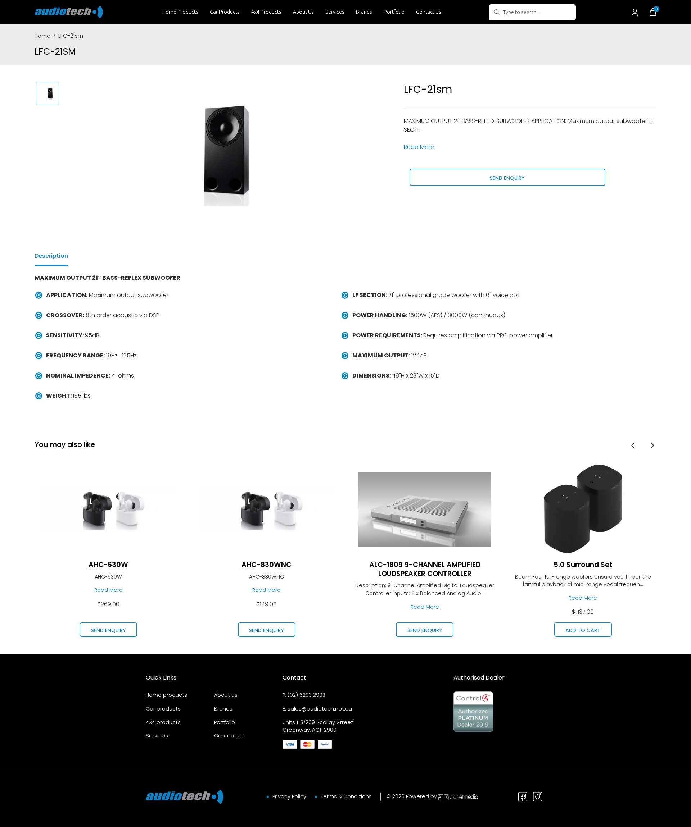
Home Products (180, 12)
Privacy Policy (289, 796)
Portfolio (394, 12)
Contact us (229, 735)
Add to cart (582, 630)
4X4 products (163, 722)
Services (334, 12)
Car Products (225, 12)
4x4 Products (266, 12)
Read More (419, 147)
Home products (166, 695)
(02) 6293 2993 (306, 695)
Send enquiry (507, 178)
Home (42, 36)
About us (226, 695)
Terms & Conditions (346, 796)
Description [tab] (51, 256)
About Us (303, 12)
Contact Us (428, 12)
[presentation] (633, 445)
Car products (163, 708)
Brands (364, 12)
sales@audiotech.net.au (320, 708)
